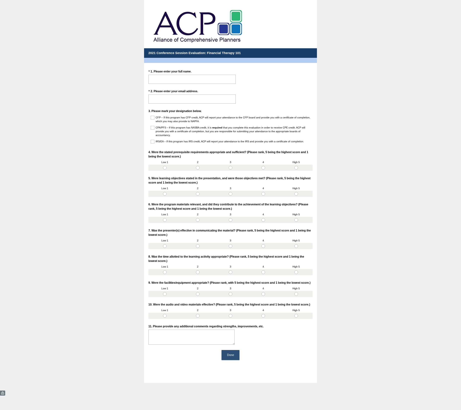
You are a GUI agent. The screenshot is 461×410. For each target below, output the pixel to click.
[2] (197, 167)
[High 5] (296, 167)
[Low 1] (165, 167)
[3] (230, 167)
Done (230, 354)
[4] (263, 167)
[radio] (149, 167)
